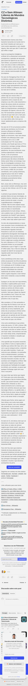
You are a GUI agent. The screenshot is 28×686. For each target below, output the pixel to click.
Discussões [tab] (20, 613)
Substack (8, 684)
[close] (23, 634)
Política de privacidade (18, 566)
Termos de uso (7, 669)
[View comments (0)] (8, 36)
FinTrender (10, 478)
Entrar (24, 2)
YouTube (14, 473)
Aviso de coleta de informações (11, 670)
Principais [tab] (4, 613)
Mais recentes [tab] (12, 613)
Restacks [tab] (12, 593)
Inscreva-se (19, 2)
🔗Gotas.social (11, 530)
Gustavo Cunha (9, 30)
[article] (14, 623)
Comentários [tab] (5, 593)
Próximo (22, 582)
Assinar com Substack (15, 664)
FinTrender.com (6, 473)
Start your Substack (10, 681)
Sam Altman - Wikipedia (10, 505)
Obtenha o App (20, 681)
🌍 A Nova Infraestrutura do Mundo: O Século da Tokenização (9, 619)
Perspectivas (5, 7)
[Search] (25, 613)
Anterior (6, 582)
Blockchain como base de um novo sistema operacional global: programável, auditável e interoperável (10, 624)
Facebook (14, 476)
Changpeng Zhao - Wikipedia (12, 509)
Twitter (8, 476)
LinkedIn (20, 473)
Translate (5, 9)
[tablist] (8, 593)
